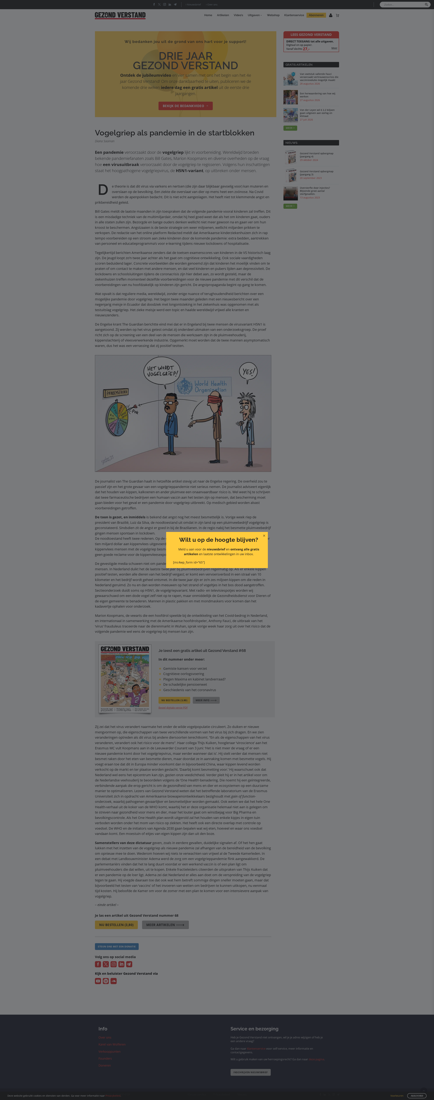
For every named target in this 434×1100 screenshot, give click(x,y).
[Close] (264, 535)
